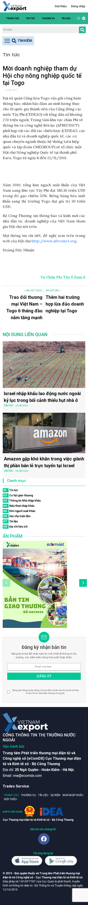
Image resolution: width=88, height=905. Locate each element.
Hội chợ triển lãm (16, 516)
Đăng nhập (78, 6)
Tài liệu (66, 18)
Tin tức (30, 18)
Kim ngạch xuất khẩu (19, 511)
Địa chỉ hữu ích (15, 526)
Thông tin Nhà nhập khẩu (22, 500)
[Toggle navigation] (18, 40)
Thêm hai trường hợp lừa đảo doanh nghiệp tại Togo (65, 304)
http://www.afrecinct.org (54, 241)
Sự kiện (55, 795)
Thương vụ (48, 18)
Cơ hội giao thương (18, 495)
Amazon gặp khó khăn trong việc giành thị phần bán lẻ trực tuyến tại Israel (44, 462)
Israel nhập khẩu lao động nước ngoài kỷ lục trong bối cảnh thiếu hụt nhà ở (42, 397)
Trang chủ (12, 18)
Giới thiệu (61, 6)
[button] (83, 18)
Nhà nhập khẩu (73, 795)
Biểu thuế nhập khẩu (18, 505)
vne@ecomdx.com (27, 775)
